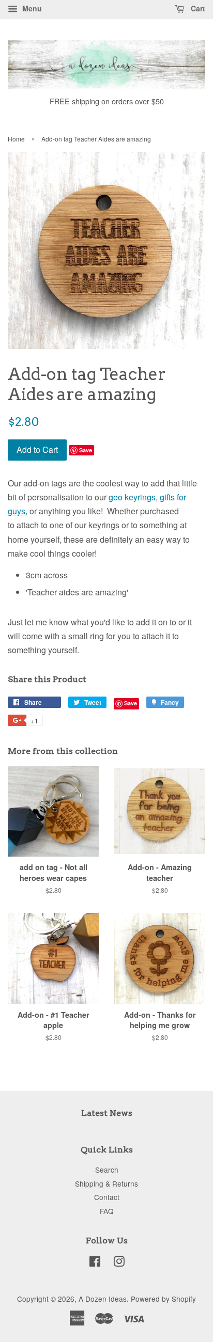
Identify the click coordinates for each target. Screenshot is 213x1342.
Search (106, 1169)
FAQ (107, 1211)
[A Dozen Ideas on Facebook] (95, 1263)
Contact (106, 1197)
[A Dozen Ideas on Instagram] (119, 1263)
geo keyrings (132, 497)
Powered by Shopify (163, 1298)
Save (85, 450)
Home (16, 138)
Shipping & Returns (106, 1183)
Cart (197, 8)
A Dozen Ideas (103, 1298)
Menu (31, 8)
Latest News (106, 1113)
